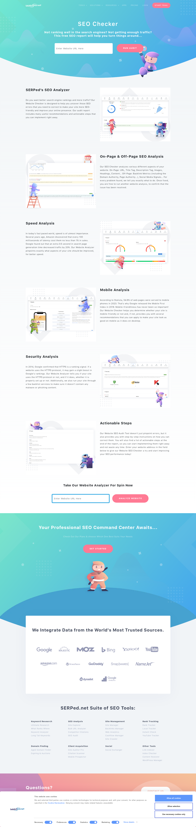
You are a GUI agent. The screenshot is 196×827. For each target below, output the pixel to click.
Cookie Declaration (56, 803)
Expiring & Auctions (40, 753)
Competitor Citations (78, 732)
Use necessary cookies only (173, 814)
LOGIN (145, 5)
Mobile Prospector (77, 757)
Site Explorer (74, 725)
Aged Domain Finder (41, 750)
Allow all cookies (174, 798)
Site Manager (111, 725)
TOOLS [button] (82, 5)
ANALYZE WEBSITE (130, 498)
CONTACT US (156, 791)
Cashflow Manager (114, 735)
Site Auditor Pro (76, 750)
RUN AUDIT (130, 48)
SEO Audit (73, 735)
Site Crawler (111, 739)
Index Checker (150, 753)
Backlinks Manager (114, 729)
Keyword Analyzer (40, 732)
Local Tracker (149, 729)
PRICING (134, 5)
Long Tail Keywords (40, 735)
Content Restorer (151, 757)
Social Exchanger (113, 750)
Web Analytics (112, 732)
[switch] (72, 822)
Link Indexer (149, 750)
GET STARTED (98, 549)
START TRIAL (161, 5)
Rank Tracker (149, 725)
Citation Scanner (76, 753)
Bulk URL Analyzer (77, 729)
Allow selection (173, 806)
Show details (128, 822)
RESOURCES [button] (111, 5)
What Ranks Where (40, 729)
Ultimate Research (40, 725)
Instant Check (149, 732)
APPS (124, 5)
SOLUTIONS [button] (95, 5)
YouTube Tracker (151, 735)
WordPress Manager (152, 760)
